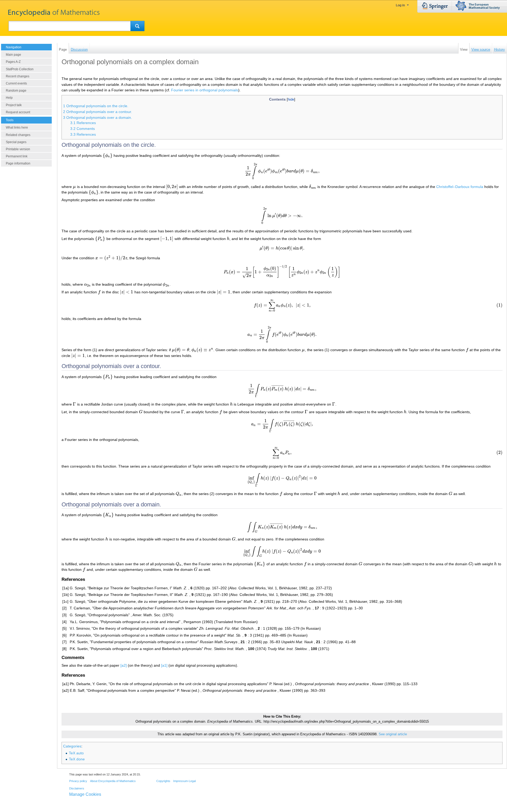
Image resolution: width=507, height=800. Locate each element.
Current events (16, 83)
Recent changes (17, 76)
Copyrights (163, 781)
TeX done (77, 759)
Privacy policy (78, 781)
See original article (393, 734)
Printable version (18, 149)
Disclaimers (76, 788)
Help (9, 98)
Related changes (18, 135)
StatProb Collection (20, 69)
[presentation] (107, 155)
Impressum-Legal (184, 781)
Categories (72, 746)
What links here (17, 127)
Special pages (16, 142)
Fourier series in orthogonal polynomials (204, 90)
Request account (18, 112)
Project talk (14, 105)
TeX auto (76, 753)
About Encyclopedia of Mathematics (113, 781)
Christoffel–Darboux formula (459, 187)
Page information (18, 163)
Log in (400, 5)
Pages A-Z (13, 62)
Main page (13, 55)
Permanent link (16, 156)
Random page (16, 90)
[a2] (123, 665)
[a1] (164, 665)
